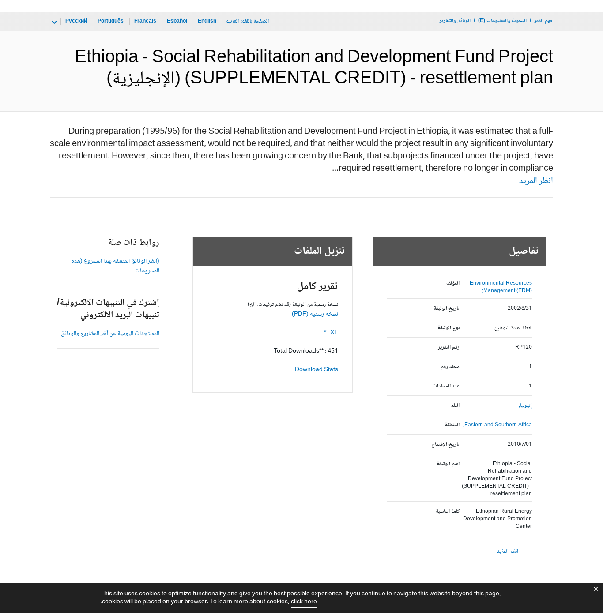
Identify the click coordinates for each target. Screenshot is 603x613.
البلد (455, 406)
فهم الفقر (543, 21)
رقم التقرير (449, 347)
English (207, 21)
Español (177, 21)
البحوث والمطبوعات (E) (502, 21)
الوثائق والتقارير (455, 21)
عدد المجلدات (446, 386)
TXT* (331, 332)
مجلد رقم (450, 367)
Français (145, 21)
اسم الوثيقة (448, 464)
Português (111, 21)
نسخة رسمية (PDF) (315, 314)
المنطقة (452, 425)
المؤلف (453, 283)
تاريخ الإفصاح (445, 444)
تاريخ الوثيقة (446, 308)
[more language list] (53, 22)
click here (304, 602)
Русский (76, 21)
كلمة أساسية (448, 511)
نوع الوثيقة (448, 328)
